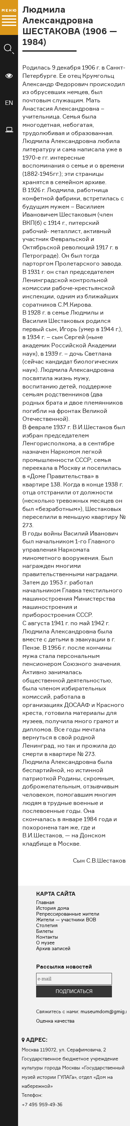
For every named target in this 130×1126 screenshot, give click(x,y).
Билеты (44, 931)
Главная (45, 902)
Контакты (47, 937)
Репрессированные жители (67, 914)
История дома (52, 908)
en (9, 102)
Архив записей (53, 948)
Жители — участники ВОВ (66, 919)
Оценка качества (55, 1021)
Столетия (47, 925)
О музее (45, 942)
